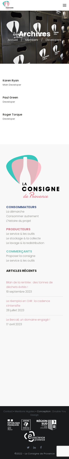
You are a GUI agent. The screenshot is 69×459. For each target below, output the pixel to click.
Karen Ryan (11, 80)
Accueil (13, 40)
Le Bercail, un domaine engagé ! (28, 320)
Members (31, 40)
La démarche (15, 212)
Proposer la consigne (20, 256)
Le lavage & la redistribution (25, 243)
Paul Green (10, 97)
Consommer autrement (22, 216)
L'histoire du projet (18, 221)
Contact (8, 411)
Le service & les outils (20, 234)
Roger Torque (12, 114)
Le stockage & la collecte (23, 238)
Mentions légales (25, 411)
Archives (35, 34)
